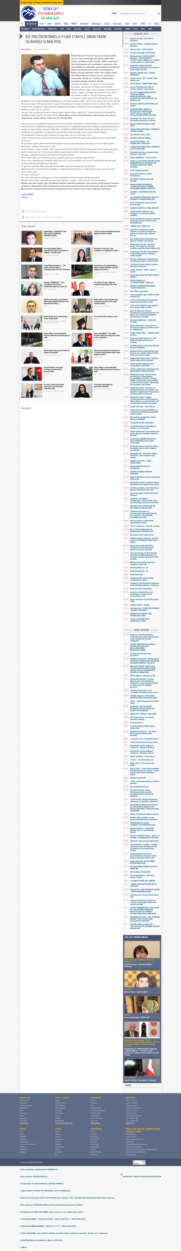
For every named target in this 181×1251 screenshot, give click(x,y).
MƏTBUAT (130, 1097)
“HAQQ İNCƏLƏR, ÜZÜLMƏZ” (142, 423)
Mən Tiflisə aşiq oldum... (139, 291)
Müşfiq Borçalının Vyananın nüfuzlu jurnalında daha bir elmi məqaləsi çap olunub (144, 448)
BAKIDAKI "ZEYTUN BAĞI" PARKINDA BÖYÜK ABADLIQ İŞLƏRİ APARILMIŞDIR (142, 709)
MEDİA (74, 24)
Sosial (57, 1142)
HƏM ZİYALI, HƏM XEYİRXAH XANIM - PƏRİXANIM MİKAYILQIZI (145, 891)
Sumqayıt (78, 29)
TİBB (66, 24)
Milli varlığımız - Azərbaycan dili (142, 676)
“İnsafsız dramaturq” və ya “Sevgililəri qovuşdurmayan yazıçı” (144, 691)
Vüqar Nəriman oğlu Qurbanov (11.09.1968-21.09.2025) (142, 365)
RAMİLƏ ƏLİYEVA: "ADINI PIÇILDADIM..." (140, 462)
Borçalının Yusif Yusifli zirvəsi (142, 535)
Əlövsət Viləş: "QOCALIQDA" (142, 49)
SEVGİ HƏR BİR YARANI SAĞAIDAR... (140, 467)
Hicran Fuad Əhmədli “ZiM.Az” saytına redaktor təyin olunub (142, 88)
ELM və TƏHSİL (62, 1097)
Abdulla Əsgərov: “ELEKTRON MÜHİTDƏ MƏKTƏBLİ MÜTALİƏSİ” (144, 697)
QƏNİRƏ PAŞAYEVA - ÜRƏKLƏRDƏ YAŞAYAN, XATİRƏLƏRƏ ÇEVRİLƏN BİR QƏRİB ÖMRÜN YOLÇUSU (144, 661)
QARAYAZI (94, 1144)
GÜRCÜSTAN (96, 1129)
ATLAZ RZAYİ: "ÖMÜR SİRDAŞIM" (144, 84)
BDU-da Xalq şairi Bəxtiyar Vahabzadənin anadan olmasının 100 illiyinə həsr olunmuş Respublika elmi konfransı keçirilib (144, 314)
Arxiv (135, 24)
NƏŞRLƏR (130, 1142)
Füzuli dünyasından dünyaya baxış (144, 742)
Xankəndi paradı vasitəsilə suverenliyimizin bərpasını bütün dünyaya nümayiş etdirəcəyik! (143, 856)
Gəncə (87, 29)
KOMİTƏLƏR (131, 1137)
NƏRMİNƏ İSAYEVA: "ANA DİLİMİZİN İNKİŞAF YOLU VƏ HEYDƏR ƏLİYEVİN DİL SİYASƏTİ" (145, 919)
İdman (57, 1149)
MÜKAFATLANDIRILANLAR (136, 1144)
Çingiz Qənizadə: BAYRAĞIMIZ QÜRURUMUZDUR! (142, 862)
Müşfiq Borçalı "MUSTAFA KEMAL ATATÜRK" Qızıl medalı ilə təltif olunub (144, 456)
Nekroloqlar (24, 1142)
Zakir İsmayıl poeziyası (139, 170)
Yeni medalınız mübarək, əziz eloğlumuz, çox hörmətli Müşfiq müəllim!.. (142, 213)
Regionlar (118, 29)
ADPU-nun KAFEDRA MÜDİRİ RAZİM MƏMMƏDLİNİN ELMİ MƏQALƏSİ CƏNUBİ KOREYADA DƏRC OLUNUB (145, 164)
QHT (150, 29)
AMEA (128, 29)
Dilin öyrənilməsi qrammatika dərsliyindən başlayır (142, 522)
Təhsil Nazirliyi (60, 1103)
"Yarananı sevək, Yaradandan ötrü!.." (145, 739)
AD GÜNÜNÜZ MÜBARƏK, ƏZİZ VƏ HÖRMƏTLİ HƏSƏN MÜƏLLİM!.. (144, 198)
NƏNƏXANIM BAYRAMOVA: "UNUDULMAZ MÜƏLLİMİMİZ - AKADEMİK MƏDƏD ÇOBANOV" (143, 186)
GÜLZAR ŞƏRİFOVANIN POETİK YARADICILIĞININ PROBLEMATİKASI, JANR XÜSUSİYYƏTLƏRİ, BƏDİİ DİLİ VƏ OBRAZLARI (143, 96)
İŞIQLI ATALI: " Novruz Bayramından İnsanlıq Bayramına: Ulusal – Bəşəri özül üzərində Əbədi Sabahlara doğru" (144, 772)
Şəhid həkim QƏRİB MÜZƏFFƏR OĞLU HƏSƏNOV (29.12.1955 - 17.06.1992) (143, 441)
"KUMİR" (23, 1137)
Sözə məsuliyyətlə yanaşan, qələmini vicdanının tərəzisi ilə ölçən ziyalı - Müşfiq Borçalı (145, 221)
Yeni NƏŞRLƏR (132, 1118)
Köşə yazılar (25, 49)
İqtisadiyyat (59, 1139)
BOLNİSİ (93, 1142)
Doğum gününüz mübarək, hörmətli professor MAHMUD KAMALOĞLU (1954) (144, 540)
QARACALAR (95, 1152)
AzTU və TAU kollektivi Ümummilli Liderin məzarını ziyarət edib (143, 301)
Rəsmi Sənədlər (26, 1106)
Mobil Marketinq (136, 575)
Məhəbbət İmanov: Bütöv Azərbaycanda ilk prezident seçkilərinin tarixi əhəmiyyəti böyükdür (141, 793)
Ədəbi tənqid (95, 1113)
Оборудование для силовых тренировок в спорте (142, 579)
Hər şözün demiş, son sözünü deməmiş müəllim (142, 718)
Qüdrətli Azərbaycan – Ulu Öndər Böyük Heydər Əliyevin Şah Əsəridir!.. (143, 733)
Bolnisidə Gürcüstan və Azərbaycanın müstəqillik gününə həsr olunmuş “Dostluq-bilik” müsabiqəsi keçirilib (143, 514)
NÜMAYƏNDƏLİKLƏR (134, 1139)
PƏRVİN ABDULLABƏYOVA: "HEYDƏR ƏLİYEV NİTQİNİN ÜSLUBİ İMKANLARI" (144, 926)
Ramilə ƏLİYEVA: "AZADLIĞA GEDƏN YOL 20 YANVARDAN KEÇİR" (142, 830)
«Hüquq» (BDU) (132, 1106)
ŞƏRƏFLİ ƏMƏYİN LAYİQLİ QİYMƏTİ (144, 208)
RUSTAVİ (94, 1134)
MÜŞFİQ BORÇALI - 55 (139, 568)
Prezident (25, 29)
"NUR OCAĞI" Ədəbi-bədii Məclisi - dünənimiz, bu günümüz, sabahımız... (144, 800)
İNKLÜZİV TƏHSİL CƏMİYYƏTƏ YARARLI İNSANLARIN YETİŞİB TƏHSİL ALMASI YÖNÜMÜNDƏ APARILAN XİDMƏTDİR (143, 669)
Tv (150, 24)
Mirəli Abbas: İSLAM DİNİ (140, 872)
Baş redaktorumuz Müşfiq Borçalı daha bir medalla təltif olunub (143, 240)
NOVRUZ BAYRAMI (138, 778)
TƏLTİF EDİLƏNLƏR (134, 1147)
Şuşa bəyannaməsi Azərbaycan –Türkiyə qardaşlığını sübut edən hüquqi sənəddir (143, 902)
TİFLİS (92, 1132)
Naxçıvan (97, 29)
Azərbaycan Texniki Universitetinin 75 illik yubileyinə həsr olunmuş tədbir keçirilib (144, 254)
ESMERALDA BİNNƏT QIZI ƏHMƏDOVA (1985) (140, 615)
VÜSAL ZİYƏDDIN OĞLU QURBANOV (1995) (140, 620)
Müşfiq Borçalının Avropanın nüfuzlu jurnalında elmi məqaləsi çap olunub (144, 484)
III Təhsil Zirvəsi (136, 723)
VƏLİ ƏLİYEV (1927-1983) (140, 135)
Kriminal (58, 1152)
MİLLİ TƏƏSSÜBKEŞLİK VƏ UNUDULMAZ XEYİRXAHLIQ (141, 531)
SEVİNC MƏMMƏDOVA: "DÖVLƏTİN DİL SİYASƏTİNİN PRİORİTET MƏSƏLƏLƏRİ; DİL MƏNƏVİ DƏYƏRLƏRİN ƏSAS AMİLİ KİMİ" (144, 911)
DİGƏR (23, 1129)
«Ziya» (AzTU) (131, 1100)
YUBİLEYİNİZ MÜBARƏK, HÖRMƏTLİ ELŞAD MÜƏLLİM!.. (145, 148)
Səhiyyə (58, 1144)
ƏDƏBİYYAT (95, 1097)
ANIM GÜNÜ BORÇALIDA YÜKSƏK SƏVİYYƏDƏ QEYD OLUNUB (144, 359)
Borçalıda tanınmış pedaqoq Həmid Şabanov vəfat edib (144, 153)
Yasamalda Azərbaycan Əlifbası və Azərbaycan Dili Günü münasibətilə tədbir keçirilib (144, 412)
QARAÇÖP (94, 1147)
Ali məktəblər (60, 1106)
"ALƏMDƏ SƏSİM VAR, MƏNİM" (143, 881)
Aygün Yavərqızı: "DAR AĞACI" (143, 407)
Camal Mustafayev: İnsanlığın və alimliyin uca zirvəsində (143, 427)
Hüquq (57, 1134)
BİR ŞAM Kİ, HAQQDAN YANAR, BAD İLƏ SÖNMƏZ (143, 418)
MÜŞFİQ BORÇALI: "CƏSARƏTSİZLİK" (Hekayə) (141, 282)
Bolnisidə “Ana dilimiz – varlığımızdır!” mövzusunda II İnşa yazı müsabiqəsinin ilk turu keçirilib (144, 501)
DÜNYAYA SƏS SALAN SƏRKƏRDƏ (144, 841)
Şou (56, 1155)
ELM (49, 24)
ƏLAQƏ (23, 1152)
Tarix (57, 1132)
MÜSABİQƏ (95, 1123)
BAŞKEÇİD (94, 1139)
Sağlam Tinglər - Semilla (139, 605)
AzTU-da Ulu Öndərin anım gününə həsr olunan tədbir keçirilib (144, 306)
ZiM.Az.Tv (130, 1123)
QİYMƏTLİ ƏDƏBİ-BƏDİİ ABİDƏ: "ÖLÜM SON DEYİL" (143, 287)
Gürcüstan (117, 24)
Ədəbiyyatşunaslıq (97, 1111)
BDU (143, 29)
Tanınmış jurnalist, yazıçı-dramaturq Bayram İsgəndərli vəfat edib (144, 489)
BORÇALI (94, 1137)
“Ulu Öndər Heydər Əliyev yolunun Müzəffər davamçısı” (144, 265)
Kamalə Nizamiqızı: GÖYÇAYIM (142, 53)
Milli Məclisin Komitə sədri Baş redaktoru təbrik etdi (142, 563)
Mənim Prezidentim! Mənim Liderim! (144, 814)
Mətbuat (58, 1111)
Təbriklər (23, 1139)
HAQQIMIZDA (131, 1155)
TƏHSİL (57, 24)
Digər (127, 24)
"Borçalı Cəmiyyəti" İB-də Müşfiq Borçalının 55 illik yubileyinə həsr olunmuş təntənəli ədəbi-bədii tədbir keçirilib (144, 556)
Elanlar (22, 1147)
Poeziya (93, 1103)
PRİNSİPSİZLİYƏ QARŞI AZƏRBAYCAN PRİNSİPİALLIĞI (142, 824)
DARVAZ (93, 1155)
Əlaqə (156, 24)
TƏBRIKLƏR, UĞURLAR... (140, 226)
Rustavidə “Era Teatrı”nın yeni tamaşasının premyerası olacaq (143, 120)
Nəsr (92, 1106)
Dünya (107, 24)
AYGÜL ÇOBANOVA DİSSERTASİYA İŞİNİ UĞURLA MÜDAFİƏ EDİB (144, 370)
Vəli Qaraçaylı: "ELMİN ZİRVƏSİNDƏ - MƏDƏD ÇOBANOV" (144, 609)
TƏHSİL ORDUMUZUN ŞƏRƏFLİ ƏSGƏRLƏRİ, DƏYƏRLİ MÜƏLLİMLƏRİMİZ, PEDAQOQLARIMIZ (143, 647)
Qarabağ (107, 29)
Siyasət (58, 1137)
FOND (143, 24)
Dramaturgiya (95, 1108)
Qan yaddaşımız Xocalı (139, 787)
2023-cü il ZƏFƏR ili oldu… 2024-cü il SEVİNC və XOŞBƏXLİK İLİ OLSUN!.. (145, 837)
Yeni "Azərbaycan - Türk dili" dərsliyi (145, 526)
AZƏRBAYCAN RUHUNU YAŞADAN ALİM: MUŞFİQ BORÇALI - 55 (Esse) (144, 584)
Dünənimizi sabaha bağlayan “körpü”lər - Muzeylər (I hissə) (142, 752)
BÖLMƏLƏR (25, 1097)
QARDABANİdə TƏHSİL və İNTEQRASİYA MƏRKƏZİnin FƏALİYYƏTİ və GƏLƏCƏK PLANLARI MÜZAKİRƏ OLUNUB (143, 112)
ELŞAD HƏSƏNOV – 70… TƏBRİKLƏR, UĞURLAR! (140, 142)
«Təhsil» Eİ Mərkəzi (133, 1108)
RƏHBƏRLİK (131, 1134)
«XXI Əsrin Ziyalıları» (134, 1116)
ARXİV (57, 1118)
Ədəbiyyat (84, 24)
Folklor (93, 1100)
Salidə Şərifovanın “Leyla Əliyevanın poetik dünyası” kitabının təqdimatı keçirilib (144, 433)
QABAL (93, 1149)
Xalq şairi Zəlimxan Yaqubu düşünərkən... (141, 175)
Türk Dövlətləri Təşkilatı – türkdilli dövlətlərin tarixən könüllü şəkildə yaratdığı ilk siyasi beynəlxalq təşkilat (143, 847)
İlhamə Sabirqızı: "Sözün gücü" (142, 756)
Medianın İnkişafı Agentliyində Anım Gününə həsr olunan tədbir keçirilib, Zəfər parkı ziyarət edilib (144, 353)
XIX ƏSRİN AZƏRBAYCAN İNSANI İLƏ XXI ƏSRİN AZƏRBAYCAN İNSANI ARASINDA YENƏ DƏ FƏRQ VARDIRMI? (144, 808)
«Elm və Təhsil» (132, 1111)
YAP (62, 29)
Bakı (69, 29)
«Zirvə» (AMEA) (132, 1103)
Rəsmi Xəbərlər (38, 29)
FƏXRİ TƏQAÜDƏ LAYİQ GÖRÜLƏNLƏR (142, 1150)
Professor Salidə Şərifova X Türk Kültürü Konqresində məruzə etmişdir (143, 340)
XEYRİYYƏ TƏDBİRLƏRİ (135, 1152)
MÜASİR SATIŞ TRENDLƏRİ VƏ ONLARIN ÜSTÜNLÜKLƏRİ (142, 507)
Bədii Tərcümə (96, 1118)
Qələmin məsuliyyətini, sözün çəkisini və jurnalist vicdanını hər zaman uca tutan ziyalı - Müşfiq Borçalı (143, 233)
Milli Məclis (52, 29)
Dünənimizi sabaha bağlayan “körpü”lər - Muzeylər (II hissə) (142, 747)
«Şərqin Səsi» (131, 1113)
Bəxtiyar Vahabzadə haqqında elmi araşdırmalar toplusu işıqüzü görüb (144, 260)
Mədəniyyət (96, 24)
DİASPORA (59, 1121)
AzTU (136, 29)
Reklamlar (24, 1149)
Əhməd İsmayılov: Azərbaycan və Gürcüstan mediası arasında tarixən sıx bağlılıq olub (144, 328)
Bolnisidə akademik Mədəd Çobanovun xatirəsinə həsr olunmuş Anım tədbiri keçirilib (144, 68)
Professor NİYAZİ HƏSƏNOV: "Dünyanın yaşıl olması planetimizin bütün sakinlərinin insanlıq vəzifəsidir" (144, 638)
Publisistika (94, 1116)
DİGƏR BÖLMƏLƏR (64, 1123)
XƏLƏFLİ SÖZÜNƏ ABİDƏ (140, 138)
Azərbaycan (31, 24)
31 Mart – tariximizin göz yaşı (141, 760)
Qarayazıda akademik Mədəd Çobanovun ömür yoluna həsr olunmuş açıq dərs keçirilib (142, 548)
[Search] (159, 13)
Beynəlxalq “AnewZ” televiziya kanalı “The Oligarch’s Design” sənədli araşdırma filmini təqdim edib (145, 246)
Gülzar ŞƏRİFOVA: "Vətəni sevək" (144, 158)
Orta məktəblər (60, 1108)
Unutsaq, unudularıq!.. (28, 1144)
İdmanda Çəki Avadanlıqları (141, 589)
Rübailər (93, 1121)
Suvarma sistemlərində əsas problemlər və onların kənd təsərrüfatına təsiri (141, 594)
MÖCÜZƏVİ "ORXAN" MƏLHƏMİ (143, 714)
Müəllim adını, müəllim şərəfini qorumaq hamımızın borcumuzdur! (144, 819)
